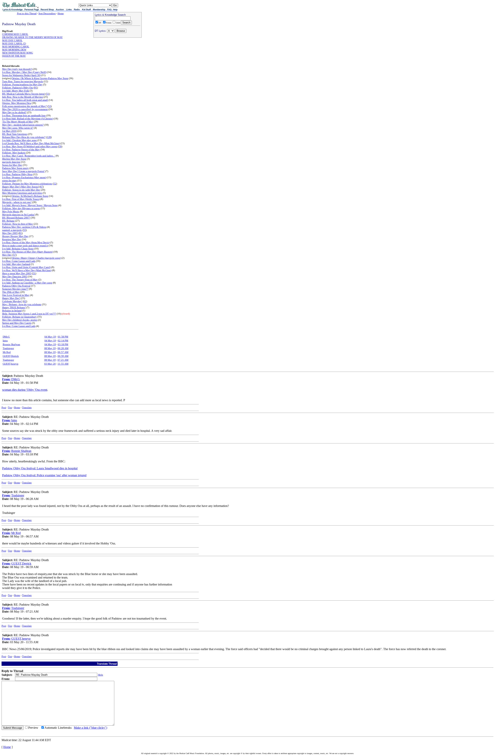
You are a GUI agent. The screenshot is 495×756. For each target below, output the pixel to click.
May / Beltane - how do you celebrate (21, 304)
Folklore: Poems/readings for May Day (22, 84)
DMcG (6, 336)
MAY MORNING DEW (14, 49)
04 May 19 (50, 336)
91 (35, 87)
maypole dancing (11, 161)
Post (4, 407)
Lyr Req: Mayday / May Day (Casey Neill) (24, 72)
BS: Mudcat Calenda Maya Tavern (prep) (23, 93)
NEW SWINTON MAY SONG (17, 52)
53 (49, 106)
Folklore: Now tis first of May (17, 223)
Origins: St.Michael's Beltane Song (30, 196)
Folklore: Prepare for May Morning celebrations (27, 183)
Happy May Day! (11, 298)
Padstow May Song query (15, 168)
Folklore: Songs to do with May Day (21, 189)
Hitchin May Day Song (14, 158)
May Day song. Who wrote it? (17, 127)
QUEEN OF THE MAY (14, 55)
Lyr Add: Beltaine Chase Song (18, 248)
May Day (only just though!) (17, 69)
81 (20, 233)
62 (25, 301)
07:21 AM (63, 359)
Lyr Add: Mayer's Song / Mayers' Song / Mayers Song (30, 205)
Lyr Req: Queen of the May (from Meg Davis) (26, 242)
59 (60, 146)
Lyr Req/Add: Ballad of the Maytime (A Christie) (27, 118)
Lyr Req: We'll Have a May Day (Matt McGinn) (26, 270)
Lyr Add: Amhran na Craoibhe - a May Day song (27, 282)
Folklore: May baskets (14, 152)
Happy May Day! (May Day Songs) (20, 186)
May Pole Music (10, 211)
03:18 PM (63, 344)
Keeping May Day (11, 239)
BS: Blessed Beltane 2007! (16, 217)
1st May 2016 (9, 130)
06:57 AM (63, 352)
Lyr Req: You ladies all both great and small (25, 100)
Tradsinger (8, 348)
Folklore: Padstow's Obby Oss (17, 87)
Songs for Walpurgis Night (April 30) (21, 75)
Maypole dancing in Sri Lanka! (18, 214)
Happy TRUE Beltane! (14, 307)
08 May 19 (50, 348)
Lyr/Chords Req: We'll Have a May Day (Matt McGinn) (31, 143)
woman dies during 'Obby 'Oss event (24, 389)
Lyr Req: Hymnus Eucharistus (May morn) (24, 177)
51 (47, 93)
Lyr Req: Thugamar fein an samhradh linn (24, 115)
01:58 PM (63, 336)
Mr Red (7, 352)
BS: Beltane (8, 220)
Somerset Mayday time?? (15, 288)
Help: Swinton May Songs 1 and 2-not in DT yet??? (29, 313)
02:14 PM (63, 340)
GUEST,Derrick (11, 356)
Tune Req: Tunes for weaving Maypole (22, 81)
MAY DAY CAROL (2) (14, 43)
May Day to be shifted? (14, 112)
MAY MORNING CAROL (15, 46)
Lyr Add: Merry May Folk (15, 90)
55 (24, 230)
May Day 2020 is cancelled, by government (25, 109)
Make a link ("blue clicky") (90, 727)
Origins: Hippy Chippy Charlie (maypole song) (36, 257)
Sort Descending (47, 13)
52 (55, 183)
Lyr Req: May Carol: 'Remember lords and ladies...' (28, 155)
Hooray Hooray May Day (15, 236)
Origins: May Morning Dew (16, 103)
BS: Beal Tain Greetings (14, 134)
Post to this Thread (27, 13)
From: (6, 379)
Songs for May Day (12, 165)
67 (41, 186)
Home (61, 13)
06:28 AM (63, 348)
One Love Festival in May (15, 295)
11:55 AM (63, 363)
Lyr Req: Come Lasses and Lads (18, 261)
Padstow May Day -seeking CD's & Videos (24, 226)
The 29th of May (11, 292)
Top (10, 407)
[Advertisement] (117, 64)
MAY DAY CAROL (12, 40)
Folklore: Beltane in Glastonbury (19, 316)
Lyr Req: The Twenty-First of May (20, 279)
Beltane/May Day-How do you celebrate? (23, 137)
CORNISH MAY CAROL (15, 34)
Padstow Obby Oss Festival (16, 285)
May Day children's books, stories (19, 319)
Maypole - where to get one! (17, 202)
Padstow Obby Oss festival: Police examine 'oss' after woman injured (44, 475)
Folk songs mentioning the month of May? (24, 106)
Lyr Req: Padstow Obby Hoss (17, 174)
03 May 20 (50, 363)
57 (14, 254)
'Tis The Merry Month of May (17, 121)
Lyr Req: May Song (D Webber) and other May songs (29, 146)
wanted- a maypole (12, 230)
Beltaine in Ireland (12, 310)
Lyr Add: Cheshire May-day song (19, 140)
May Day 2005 (10, 233)
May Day (7, 254)
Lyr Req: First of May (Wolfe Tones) (21, 199)
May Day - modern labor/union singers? (23, 124)
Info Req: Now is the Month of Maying (22, 96)
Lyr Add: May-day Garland (16, 264)
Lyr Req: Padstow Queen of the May (21, 149)
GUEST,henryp (10, 363)
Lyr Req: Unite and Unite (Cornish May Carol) (26, 267)
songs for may (9, 180)
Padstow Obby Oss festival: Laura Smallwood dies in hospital (40, 468)
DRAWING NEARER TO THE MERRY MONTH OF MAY (32, 37)
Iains (5, 340)
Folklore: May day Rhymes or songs (21, 208)
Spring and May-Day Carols (16, 322)
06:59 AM (63, 356)
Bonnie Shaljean (11, 344)
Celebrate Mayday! (12, 301)
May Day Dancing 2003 (14, 276)
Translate (27, 407)
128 (49, 137)
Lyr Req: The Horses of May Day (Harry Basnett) (27, 251)
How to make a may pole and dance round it (25, 245)
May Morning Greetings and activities (22, 192)
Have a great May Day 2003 (16, 273)
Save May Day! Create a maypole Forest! (23, 171)
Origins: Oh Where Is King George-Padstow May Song (40, 78)
